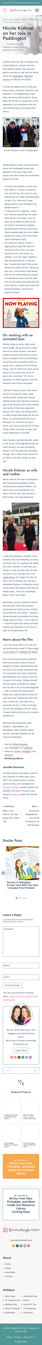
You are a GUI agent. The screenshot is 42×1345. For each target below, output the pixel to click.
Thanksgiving (29, 1308)
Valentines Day (30, 1296)
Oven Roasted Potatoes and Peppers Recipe (11, 1145)
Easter (26, 1300)
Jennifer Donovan (16, 44)
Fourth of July (29, 1304)
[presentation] (23, 863)
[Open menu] (37, 10)
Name (7, 965)
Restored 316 (21, 1331)
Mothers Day (11, 1304)
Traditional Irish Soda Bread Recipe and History (11, 1117)
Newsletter (10, 1272)
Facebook (28, 748)
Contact (8, 1276)
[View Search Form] (5, 10)
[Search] (35, 1070)
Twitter (17, 751)
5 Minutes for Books (28, 652)
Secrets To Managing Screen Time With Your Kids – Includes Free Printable (22, 885)
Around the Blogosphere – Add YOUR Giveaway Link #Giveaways (32, 815)
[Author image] (4, 44)
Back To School (12, 1308)
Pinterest (9, 755)
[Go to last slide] (3, 873)
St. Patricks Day (12, 1300)
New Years (10, 1296)
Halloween (10, 1312)
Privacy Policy (21, 1341)
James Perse (9, 577)
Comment (9, 929)
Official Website (20, 744)
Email (7, 977)
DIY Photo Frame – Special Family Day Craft (29, 1145)
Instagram (26, 751)
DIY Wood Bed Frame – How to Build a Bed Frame (29, 1117)
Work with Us (29, 1337)
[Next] (38, 873)
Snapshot (15, 794)
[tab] (16, 898)
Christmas (28, 1312)
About (8, 1268)
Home (8, 1264)
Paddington (17, 76)
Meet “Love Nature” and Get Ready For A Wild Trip (11, 814)
